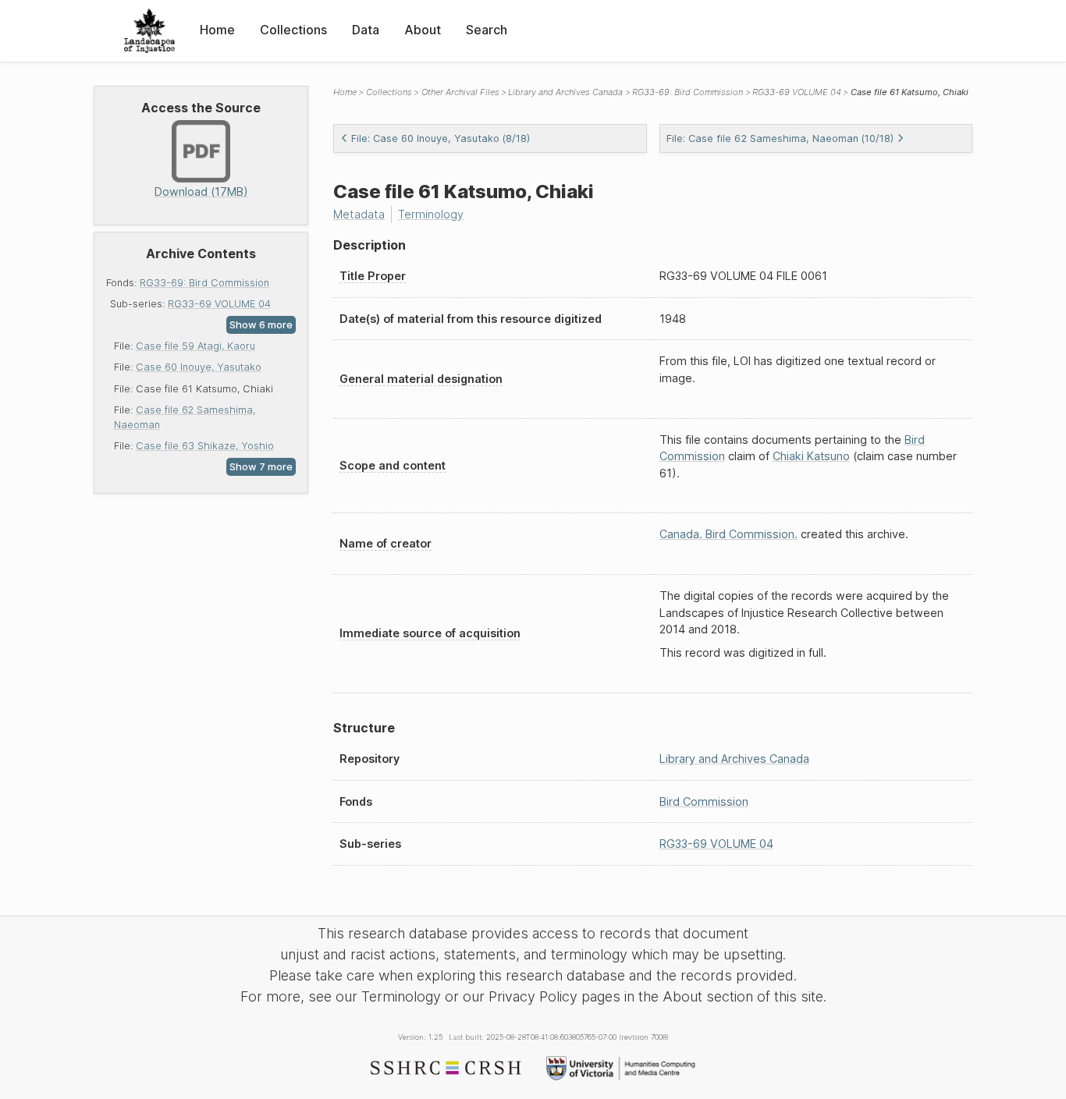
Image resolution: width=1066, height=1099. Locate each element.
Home (217, 29)
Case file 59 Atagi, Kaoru (195, 346)
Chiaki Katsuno (811, 456)
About (422, 29)
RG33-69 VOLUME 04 (219, 304)
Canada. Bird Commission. (728, 534)
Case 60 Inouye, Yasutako (198, 367)
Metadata (359, 214)
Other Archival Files (460, 92)
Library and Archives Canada (565, 92)
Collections (293, 29)
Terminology (431, 214)
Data (365, 29)
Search (486, 29)
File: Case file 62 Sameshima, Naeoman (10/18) (780, 138)
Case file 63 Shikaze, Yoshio (205, 446)
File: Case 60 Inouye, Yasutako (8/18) (440, 138)
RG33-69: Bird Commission (204, 283)
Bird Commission (703, 801)
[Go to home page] (149, 31)
